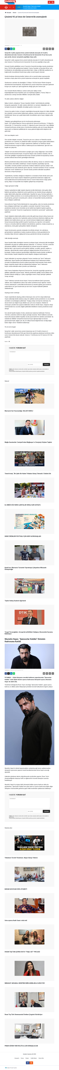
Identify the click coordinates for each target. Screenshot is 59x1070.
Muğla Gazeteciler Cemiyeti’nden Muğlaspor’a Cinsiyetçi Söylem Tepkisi (33, 7)
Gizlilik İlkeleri (34, 1058)
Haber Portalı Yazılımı (12, 1067)
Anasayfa (8, 12)
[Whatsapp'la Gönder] (14, 49)
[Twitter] (8, 49)
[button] (47, 49)
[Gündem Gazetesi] (10, 2)
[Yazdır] (44, 49)
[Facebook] (6, 49)
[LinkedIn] (11, 49)
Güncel (14, 12)
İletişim (27, 1058)
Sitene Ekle (41, 1058)
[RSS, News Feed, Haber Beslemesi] (31, 1062)
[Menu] (49, 2)
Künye (22, 1058)
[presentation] (10, 7)
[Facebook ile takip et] (27, 1062)
